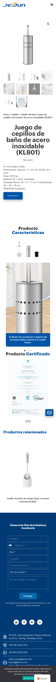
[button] (24, 350)
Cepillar (15, 115)
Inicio (6, 115)
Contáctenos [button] (13, 195)
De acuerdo (29, 678)
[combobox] (11, 545)
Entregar (28, 596)
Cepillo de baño (29, 115)
